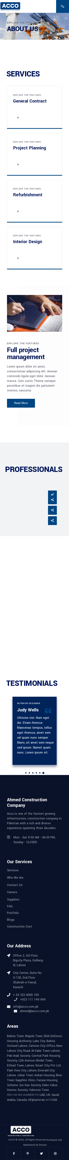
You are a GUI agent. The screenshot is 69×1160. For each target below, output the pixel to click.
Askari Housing (44, 1075)
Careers (12, 892)
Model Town (44, 1060)
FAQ (10, 906)
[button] (25, 772)
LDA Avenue (27, 1060)
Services (13, 870)
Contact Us (15, 885)
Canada (22, 1100)
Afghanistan (36, 1100)
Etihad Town (15, 1065)
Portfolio (13, 913)
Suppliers (13, 899)
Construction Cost (19, 926)
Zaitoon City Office (42, 1046)
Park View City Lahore (21, 1070)
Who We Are (15, 878)
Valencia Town (39, 1090)
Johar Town (25, 1075)
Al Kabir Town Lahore (45, 1051)
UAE (42, 1095)
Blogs (11, 920)
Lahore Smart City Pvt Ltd (43, 1065)
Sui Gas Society (30, 1085)
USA (54, 1100)
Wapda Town (34, 1036)
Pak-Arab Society (18, 1055)
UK (48, 1095)
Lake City (39, 1041)
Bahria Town (15, 1036)
